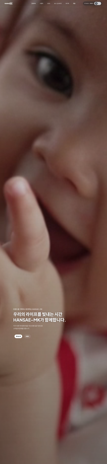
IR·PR (67, 3)
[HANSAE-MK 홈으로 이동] (8, 3)
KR (96, 3)
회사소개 (18, 336)
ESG (48, 3)
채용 (74, 3)
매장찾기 (91, 3)
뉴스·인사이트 (58, 3)
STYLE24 (86, 3)
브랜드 (41, 3)
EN (99, 3)
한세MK (34, 3)
